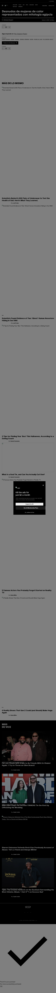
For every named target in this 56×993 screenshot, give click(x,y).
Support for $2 (29, 504)
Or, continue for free (29, 512)
